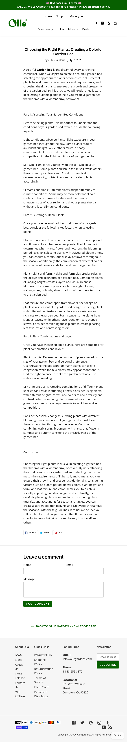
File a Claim (41, 687)
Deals (86, 29)
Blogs (18, 660)
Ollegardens (83, 734)
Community (48, 29)
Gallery (77, 16)
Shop (62, 16)
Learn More (70, 29)
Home (48, 16)
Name (27, 565)
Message (29, 579)
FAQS (18, 655)
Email (69, 565)
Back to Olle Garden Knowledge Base (65, 626)
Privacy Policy (43, 655)
